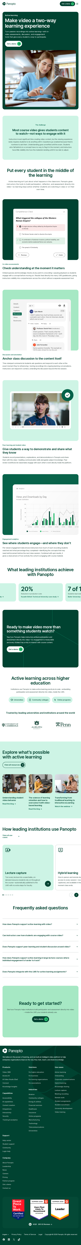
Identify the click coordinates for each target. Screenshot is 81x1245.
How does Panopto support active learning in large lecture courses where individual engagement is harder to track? (36, 959)
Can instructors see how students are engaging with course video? (33, 935)
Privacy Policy (16, 1234)
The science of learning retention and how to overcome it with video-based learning (39, 802)
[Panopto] (9, 3)
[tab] (3, 894)
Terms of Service (30, 1234)
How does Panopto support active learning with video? (27, 924)
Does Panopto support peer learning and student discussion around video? (36, 947)
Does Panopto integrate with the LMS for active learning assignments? (35, 972)
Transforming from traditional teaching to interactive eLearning (65, 800)
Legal (40, 1234)
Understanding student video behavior (13, 799)
